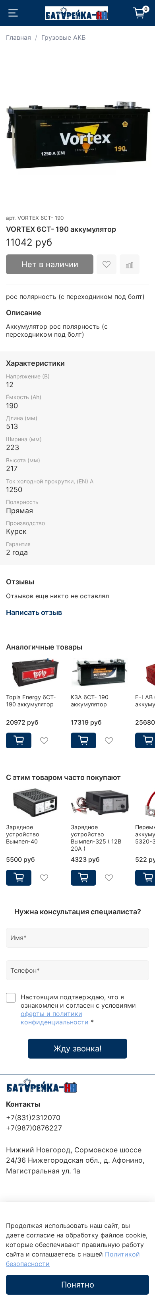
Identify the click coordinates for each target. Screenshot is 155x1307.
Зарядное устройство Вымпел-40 (22, 834)
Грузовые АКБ (63, 37)
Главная (18, 37)
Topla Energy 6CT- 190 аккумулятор (31, 700)
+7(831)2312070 (33, 1117)
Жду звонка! (78, 1048)
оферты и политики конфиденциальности (55, 1018)
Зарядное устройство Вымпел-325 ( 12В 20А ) (96, 838)
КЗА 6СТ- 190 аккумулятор (89, 700)
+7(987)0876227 (34, 1128)
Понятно (77, 1285)
